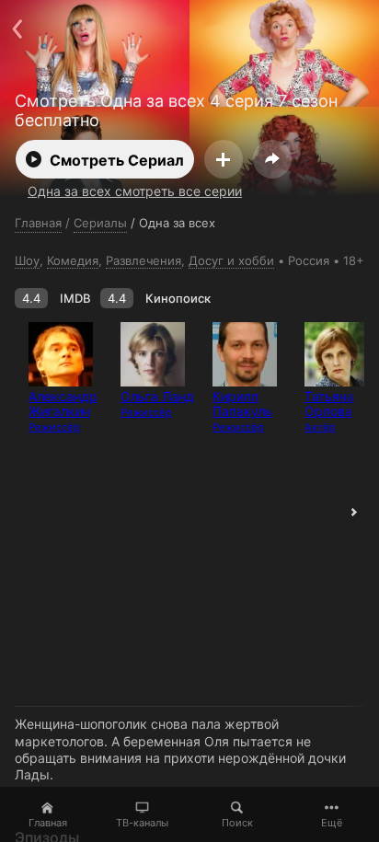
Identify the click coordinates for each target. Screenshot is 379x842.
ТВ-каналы (142, 822)
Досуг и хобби (231, 260)
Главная (48, 822)
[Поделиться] (272, 159)
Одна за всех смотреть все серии (135, 191)
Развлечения (143, 260)
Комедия (72, 260)
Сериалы (100, 222)
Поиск (237, 822)
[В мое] (223, 159)
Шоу (27, 260)
